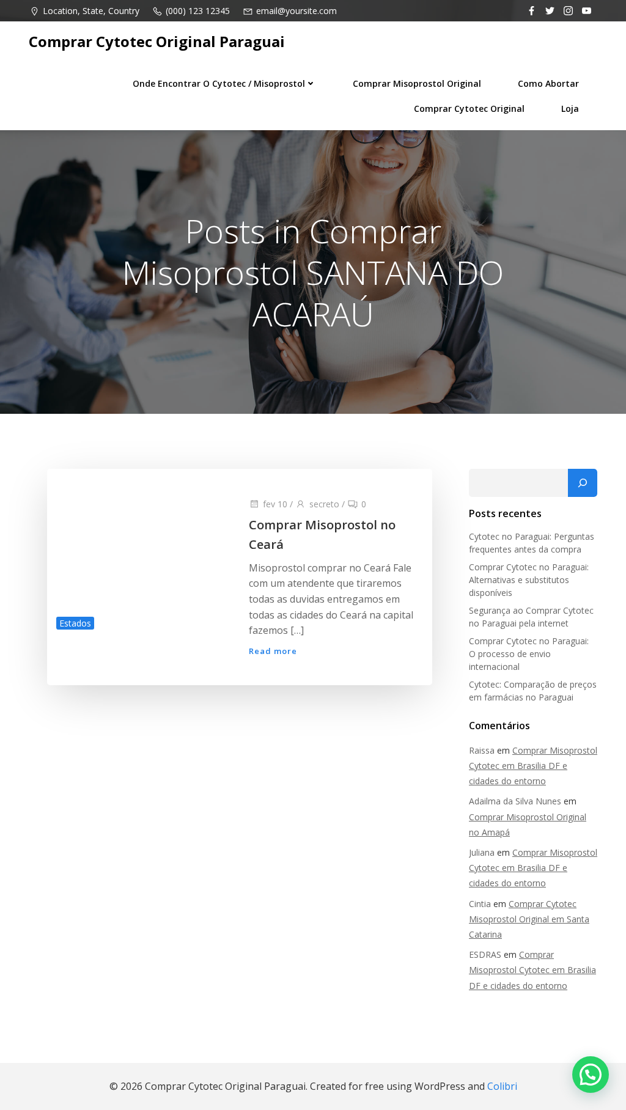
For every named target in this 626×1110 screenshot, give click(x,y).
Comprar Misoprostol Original (417, 83)
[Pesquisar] (582, 483)
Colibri (502, 1086)
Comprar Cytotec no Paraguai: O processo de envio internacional (529, 653)
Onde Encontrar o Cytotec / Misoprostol (219, 83)
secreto (324, 504)
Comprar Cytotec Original (469, 108)
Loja (570, 108)
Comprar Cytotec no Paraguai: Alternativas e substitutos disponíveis (529, 579)
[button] (590, 1074)
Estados (75, 623)
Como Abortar (548, 83)
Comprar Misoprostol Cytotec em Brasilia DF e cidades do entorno (533, 765)
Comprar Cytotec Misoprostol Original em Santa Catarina (529, 919)
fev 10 (275, 504)
